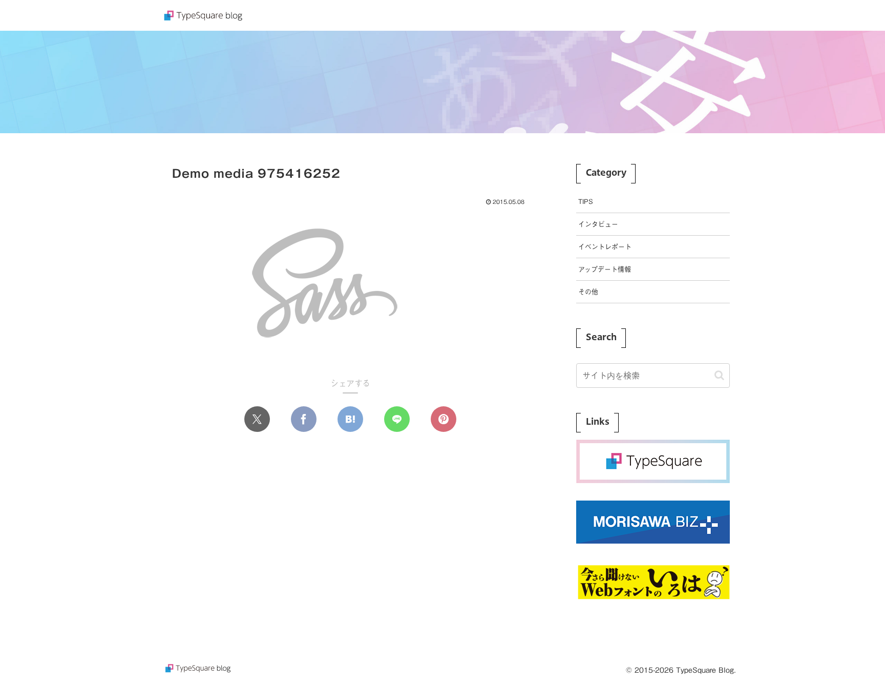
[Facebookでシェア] (304, 419)
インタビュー (598, 224)
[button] (719, 375)
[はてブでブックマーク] (350, 419)
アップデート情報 (604, 269)
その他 (588, 291)
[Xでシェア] (257, 419)
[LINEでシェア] (397, 419)
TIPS (585, 201)
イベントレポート (604, 246)
